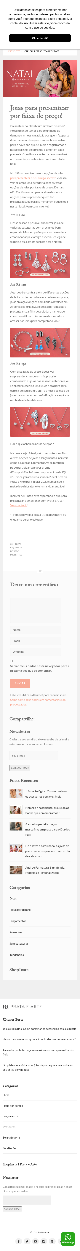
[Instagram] (43, 1241)
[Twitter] (27, 1241)
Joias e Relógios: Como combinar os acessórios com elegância (39, 1028)
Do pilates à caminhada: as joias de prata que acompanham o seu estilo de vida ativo (47, 851)
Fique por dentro (20, 909)
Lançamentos (17, 921)
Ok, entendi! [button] (40, 38)
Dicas (18, 544)
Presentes (14, 51)
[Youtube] (35, 1241)
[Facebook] (18, 1241)
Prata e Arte (43, 1232)
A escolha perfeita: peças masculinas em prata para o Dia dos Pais (47, 829)
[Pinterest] (52, 1241)
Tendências (16, 954)
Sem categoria (18, 943)
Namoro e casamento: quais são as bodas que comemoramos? (39, 1039)
